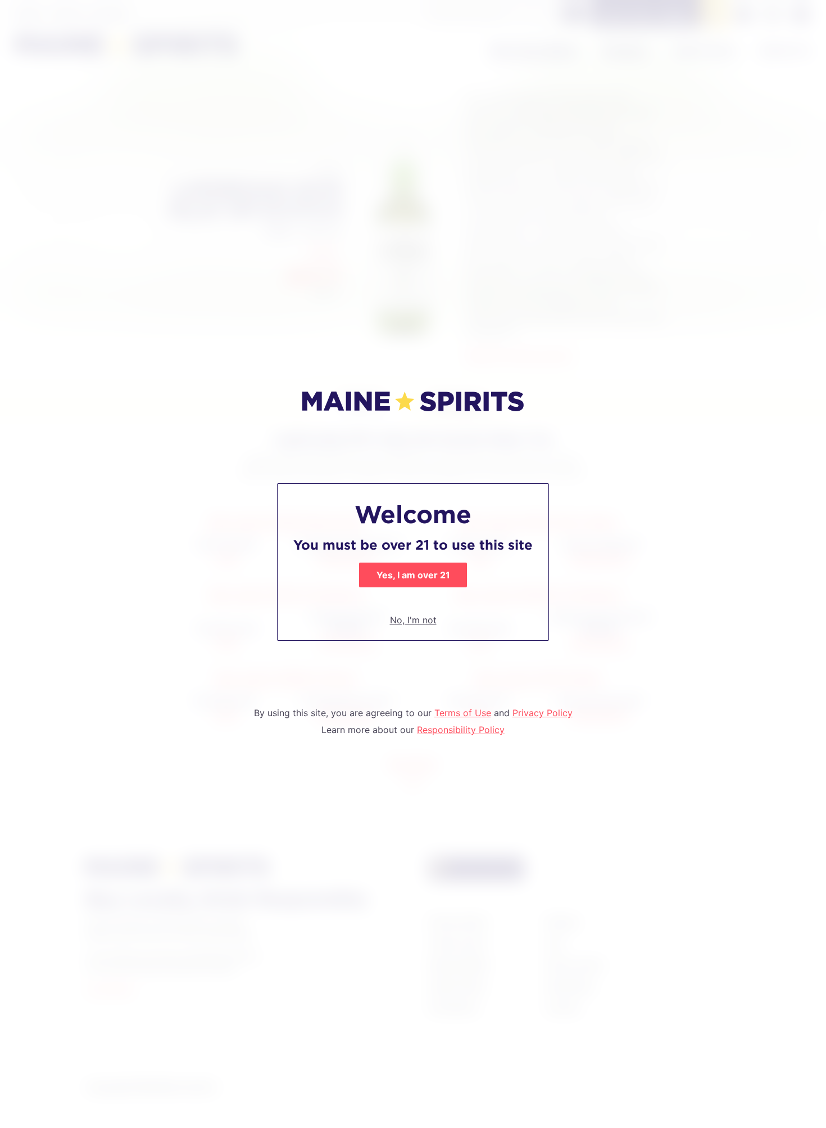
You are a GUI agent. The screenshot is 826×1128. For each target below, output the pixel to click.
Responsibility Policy (461, 729)
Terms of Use (462, 712)
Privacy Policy (542, 712)
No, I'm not (413, 620)
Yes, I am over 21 (413, 575)
